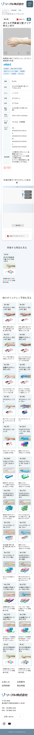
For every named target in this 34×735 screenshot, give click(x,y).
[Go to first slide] (28, 53)
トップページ (5, 10)
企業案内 (21, 682)
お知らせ (6, 682)
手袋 (20, 10)
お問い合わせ (9, 717)
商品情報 (13, 10)
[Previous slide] (5, 53)
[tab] (15, 53)
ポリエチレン (5, 12)
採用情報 (6, 686)
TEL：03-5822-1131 (9, 708)
